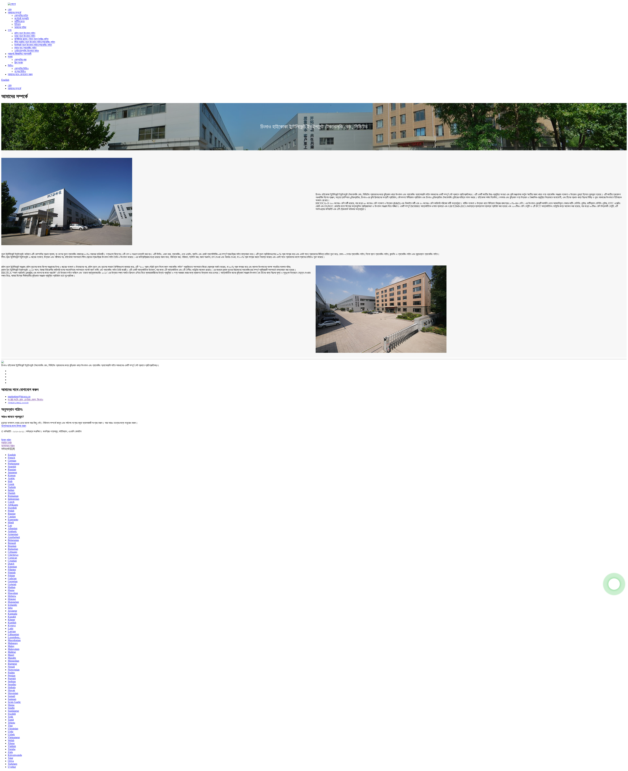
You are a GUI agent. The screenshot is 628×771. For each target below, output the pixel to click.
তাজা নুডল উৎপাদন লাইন (24, 36)
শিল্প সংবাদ (18, 62)
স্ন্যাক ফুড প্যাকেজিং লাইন (25, 47)
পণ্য (9, 30)
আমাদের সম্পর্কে (14, 12)
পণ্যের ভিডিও (20, 71)
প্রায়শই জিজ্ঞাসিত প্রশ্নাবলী (19, 53)
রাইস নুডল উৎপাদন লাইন (24, 33)
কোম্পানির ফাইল (21, 15)
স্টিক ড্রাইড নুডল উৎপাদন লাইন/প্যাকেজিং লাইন (34, 42)
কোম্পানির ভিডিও (21, 68)
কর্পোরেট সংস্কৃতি (21, 18)
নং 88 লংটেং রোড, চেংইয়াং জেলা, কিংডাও (25, 399)
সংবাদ (10, 56)
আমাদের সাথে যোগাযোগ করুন (20, 74)
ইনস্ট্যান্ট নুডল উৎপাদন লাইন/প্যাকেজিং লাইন (33, 45)
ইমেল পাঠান (6, 439)
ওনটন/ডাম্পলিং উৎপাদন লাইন (26, 50)
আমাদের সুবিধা (20, 27)
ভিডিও (10, 65)
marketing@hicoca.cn (19, 396)
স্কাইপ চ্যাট (6, 442)
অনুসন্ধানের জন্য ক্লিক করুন (13, 425)
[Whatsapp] (614, 584)
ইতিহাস (17, 24)
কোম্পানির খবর (20, 59)
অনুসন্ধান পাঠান (8, 445)
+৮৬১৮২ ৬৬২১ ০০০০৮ (18, 402)
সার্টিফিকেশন (19, 21)
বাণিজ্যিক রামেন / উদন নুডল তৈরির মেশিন (31, 39)
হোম (9, 9)
